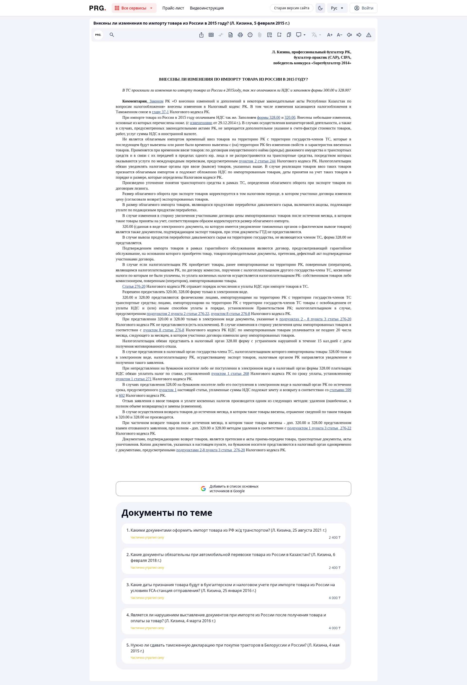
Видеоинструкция (207, 8)
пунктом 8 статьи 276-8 (230, 314)
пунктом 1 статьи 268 (230, 373)
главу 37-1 (160, 112)
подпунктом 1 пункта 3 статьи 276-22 (319, 428)
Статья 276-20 (133, 286)
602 (122, 395)
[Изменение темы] (320, 8)
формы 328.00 (268, 117)
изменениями (201, 123)
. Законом (155, 101)
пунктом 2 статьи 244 (257, 161)
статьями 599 (340, 390)
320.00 (290, 117)
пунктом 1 (167, 390)
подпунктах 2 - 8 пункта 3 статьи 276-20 (315, 319)
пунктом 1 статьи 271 (134, 379)
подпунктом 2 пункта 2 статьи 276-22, (178, 314)
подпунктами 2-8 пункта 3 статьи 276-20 (210, 450)
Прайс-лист (173, 8)
